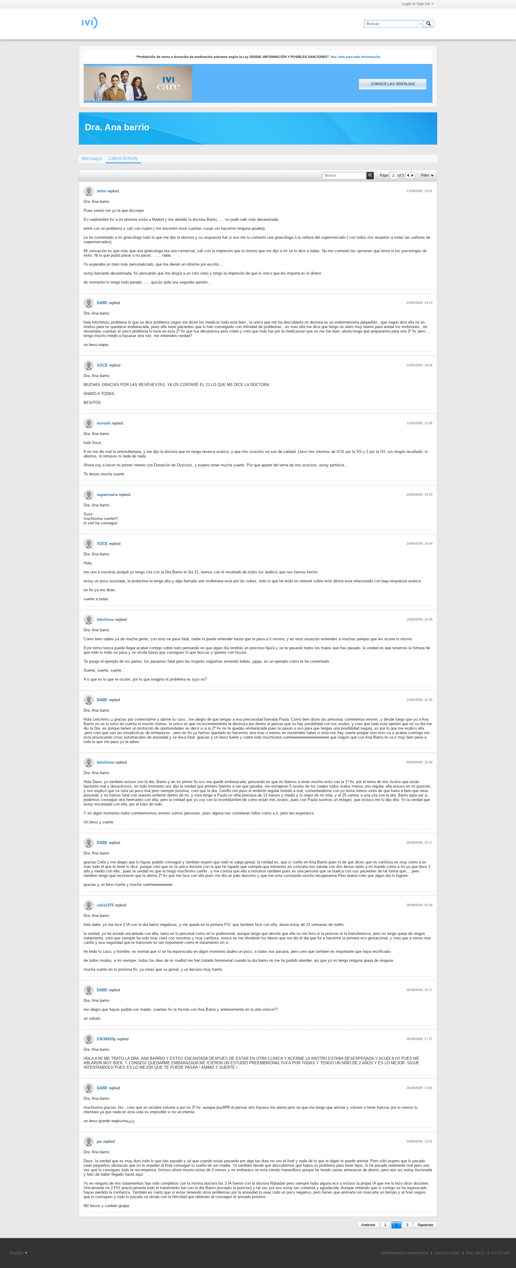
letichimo (105, 619)
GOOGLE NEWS (447, 1253)
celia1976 (105, 905)
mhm (101, 191)
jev (99, 1141)
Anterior (368, 1225)
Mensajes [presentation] (92, 158)
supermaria (107, 494)
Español (17, 1253)
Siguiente (425, 1225)
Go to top (500, 1253)
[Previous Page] (408, 175)
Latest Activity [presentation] (123, 158)
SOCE (102, 365)
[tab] (92, 158)
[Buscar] (428, 24)
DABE (102, 303)
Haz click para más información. (356, 57)
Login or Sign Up (416, 4)
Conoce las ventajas (393, 84)
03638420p (106, 1039)
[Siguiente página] (412, 175)
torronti (103, 423)
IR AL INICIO (475, 1253)
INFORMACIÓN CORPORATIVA (405, 1253)
